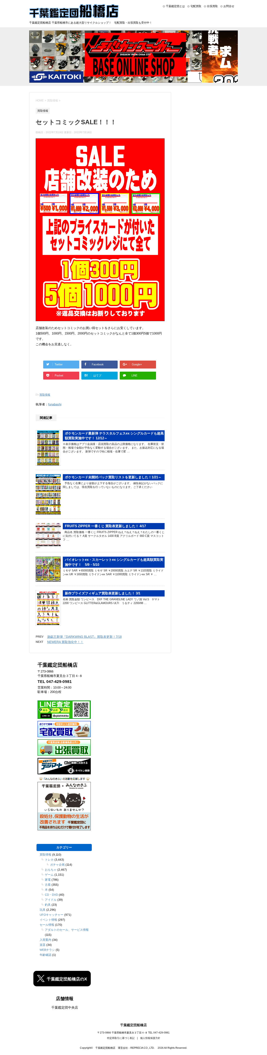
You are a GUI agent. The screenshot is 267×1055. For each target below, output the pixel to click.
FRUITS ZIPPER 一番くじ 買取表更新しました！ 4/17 (105, 526)
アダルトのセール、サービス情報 (67, 929)
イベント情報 (48, 919)
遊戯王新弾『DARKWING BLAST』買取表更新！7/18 (84, 636)
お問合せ (228, 6)
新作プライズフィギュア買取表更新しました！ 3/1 (102, 593)
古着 (48, 884)
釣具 (48, 904)
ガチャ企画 (57, 864)
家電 (48, 879)
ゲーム (49, 874)
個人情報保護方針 (150, 1038)
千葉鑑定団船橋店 (133, 1025)
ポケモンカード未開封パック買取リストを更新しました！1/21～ (113, 477)
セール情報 (47, 924)
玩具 (42, 909)
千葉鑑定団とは (175, 6)
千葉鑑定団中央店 (64, 1007)
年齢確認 (45, 954)
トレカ (49, 859)
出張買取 (212, 6)
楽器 (42, 944)
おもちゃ (51, 869)
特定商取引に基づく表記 (121, 1038)
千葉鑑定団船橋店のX (67, 979)
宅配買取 (195, 6)
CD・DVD (51, 894)
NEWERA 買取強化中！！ (65, 642)
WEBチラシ (47, 949)
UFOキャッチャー (51, 914)
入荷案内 (45, 939)
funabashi (54, 404)
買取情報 (44, 394)
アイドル (51, 899)
